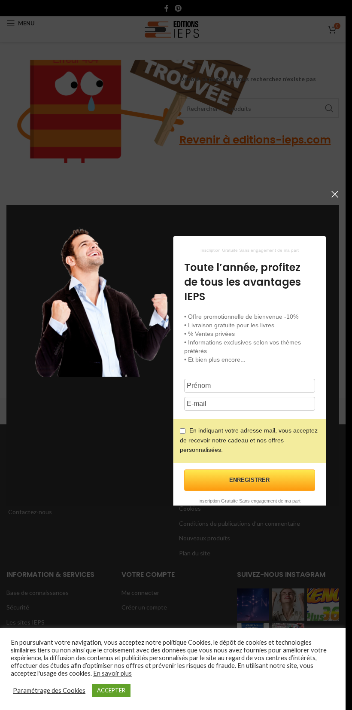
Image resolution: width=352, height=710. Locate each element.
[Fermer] (335, 194)
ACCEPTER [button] (111, 690)
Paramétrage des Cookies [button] (49, 690)
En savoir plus (112, 673)
